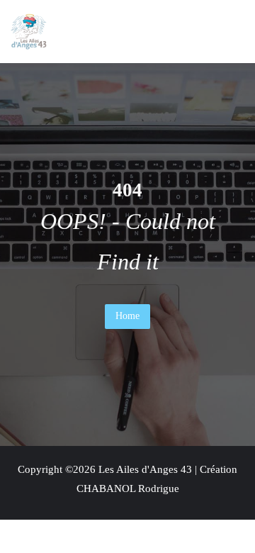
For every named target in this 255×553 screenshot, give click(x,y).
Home (127, 316)
